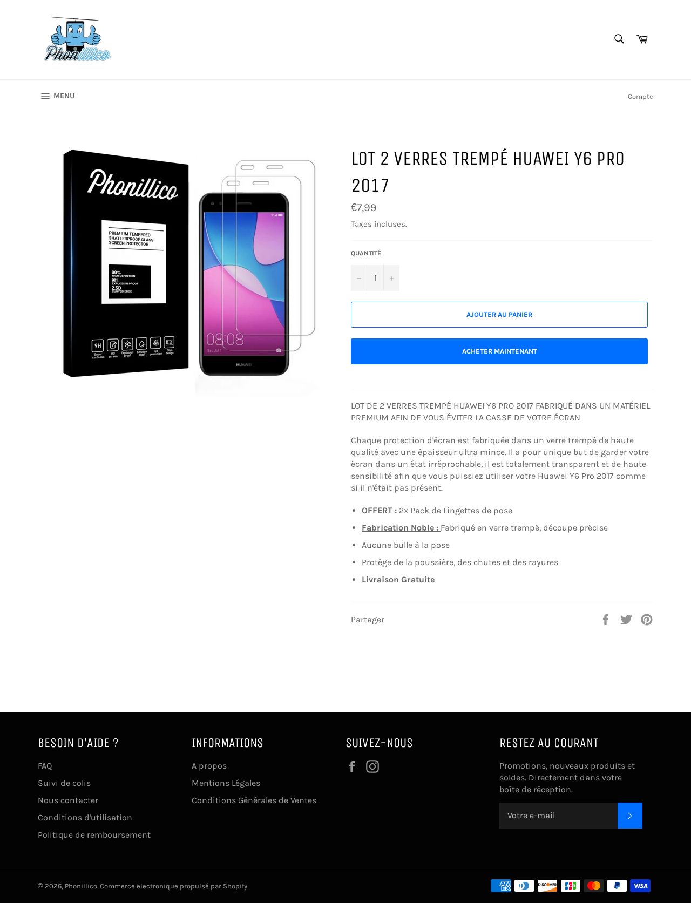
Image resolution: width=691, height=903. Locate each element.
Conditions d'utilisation (85, 817)
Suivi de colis (64, 783)
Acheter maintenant (499, 351)
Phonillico (81, 886)
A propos (209, 766)
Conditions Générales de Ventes (254, 800)
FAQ (45, 766)
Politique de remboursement (94, 835)
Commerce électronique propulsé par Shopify (173, 886)
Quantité (366, 253)
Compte (640, 96)
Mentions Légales (226, 783)
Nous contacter (68, 800)
